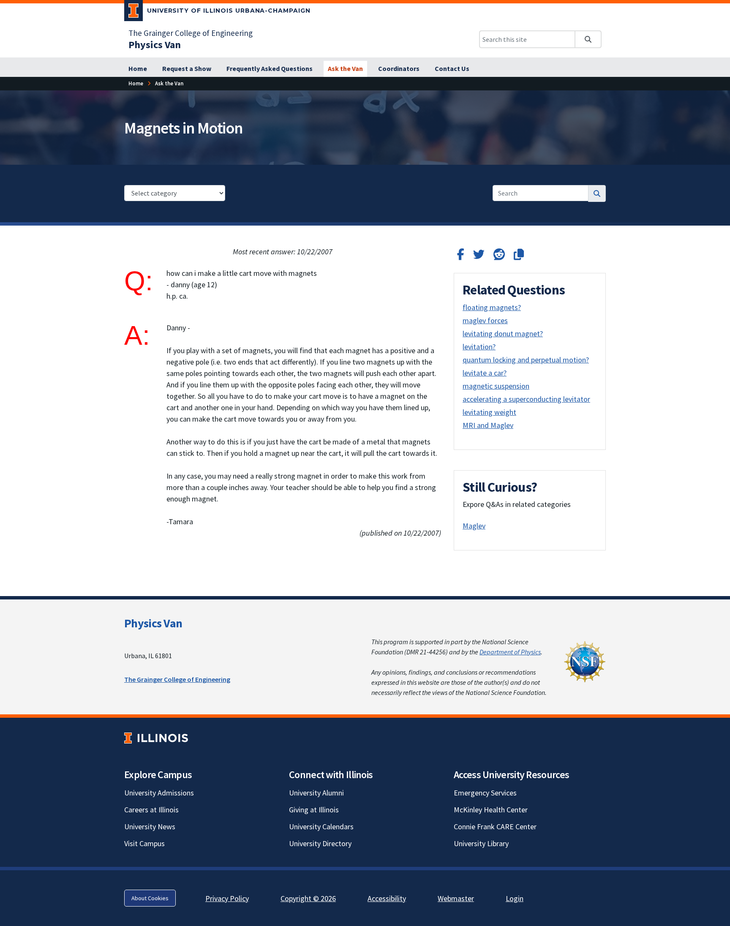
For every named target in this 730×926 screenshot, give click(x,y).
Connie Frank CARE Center (495, 826)
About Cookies (150, 898)
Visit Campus (144, 843)
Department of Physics (510, 652)
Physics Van (153, 623)
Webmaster (456, 898)
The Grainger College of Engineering (190, 33)
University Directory (320, 843)
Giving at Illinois (314, 809)
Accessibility (387, 898)
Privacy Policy (227, 898)
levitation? (479, 346)
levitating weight (489, 412)
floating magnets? (492, 307)
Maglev (474, 526)
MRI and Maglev (488, 425)
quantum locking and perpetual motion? (526, 360)
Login (514, 898)
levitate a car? (485, 373)
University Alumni (316, 793)
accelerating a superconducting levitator (526, 399)
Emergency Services (485, 793)
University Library (481, 843)
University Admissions (159, 793)
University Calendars (321, 826)
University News (149, 826)
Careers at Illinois (151, 809)
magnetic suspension (496, 386)
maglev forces (485, 320)
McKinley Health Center (491, 809)
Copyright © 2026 (308, 898)
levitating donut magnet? (503, 333)
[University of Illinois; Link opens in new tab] (156, 738)
